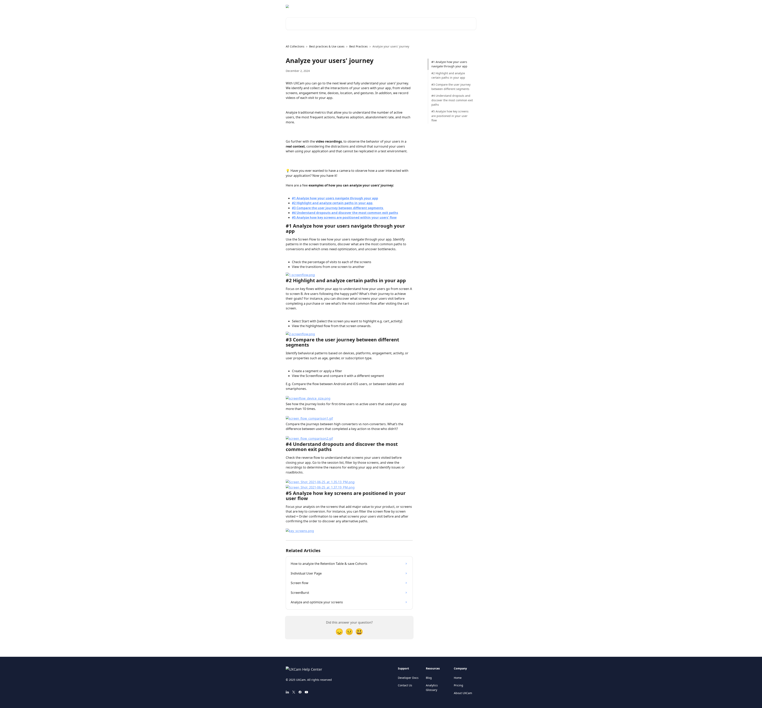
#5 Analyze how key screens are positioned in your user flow (450, 115)
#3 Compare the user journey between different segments (450, 86)
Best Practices (358, 46)
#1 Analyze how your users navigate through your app (449, 64)
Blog (429, 678)
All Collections (295, 46)
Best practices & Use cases (326, 46)
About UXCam (463, 693)
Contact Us (405, 685)
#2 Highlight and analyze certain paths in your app (448, 75)
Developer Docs (408, 678)
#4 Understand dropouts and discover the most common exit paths (452, 100)
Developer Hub (463, 6)
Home (458, 678)
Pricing (458, 685)
